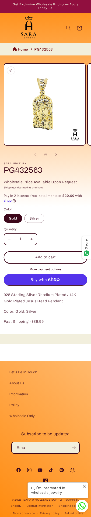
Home (23, 49)
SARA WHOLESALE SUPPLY (43, 499)
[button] (9, 28)
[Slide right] (56, 155)
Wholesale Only (22, 416)
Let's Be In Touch (23, 372)
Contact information (40, 505)
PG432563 (43, 49)
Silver (34, 218)
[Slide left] (35, 155)
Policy (14, 405)
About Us (16, 383)
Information (18, 394)
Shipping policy (69, 505)
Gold (13, 218)
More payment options (45, 269)
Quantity (10, 229)
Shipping (9, 187)
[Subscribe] (73, 448)
